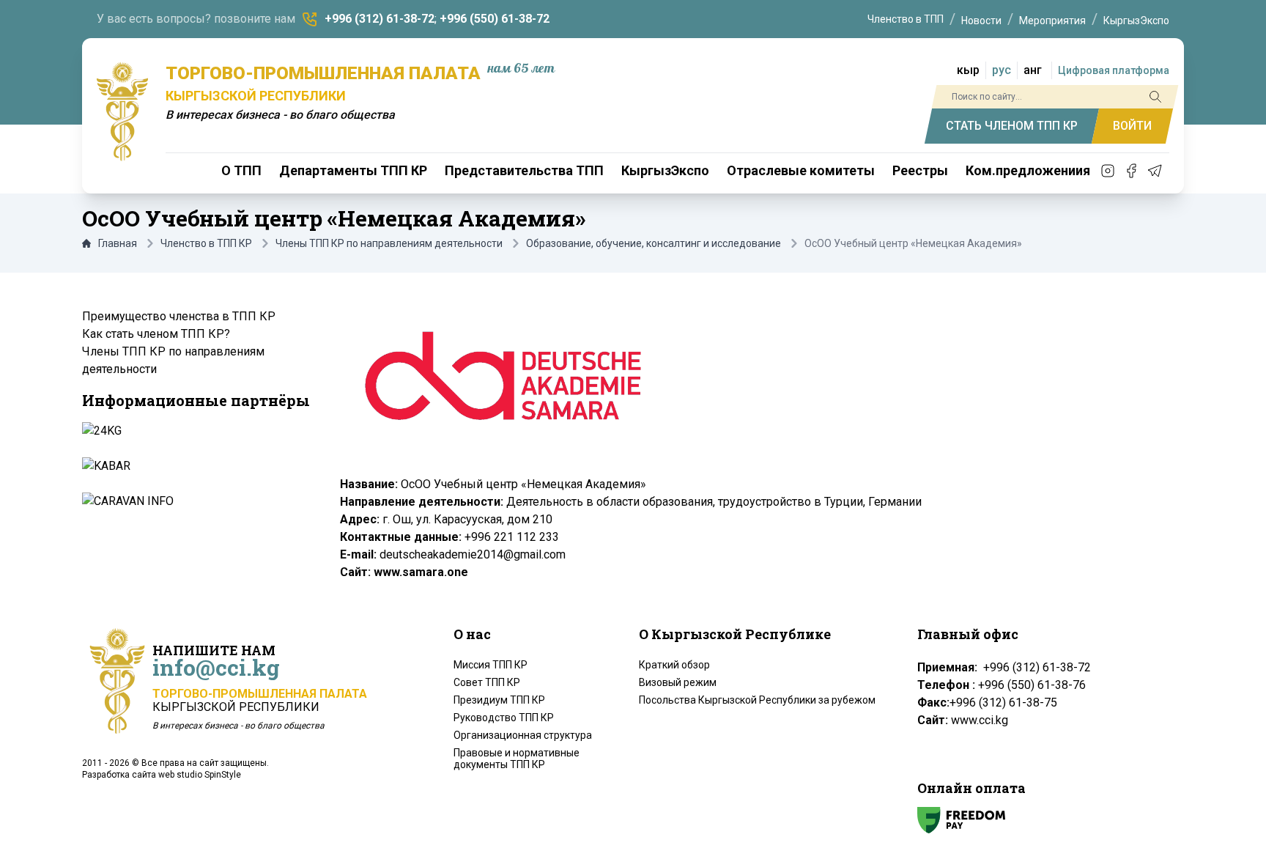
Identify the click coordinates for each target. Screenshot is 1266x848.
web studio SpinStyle (199, 775)
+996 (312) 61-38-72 (379, 19)
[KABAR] (195, 466)
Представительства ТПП (524, 170)
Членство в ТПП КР (206, 243)
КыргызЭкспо (1136, 20)
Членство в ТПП (905, 19)
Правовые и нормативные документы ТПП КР (517, 758)
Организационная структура (523, 735)
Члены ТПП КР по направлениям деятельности (389, 243)
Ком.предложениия (1028, 170)
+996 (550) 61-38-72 (494, 19)
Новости (981, 20)
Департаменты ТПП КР (353, 170)
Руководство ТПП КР (504, 717)
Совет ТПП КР (487, 682)
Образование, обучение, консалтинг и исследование (653, 243)
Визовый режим (678, 682)
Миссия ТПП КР (491, 665)
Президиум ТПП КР (499, 700)
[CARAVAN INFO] (195, 501)
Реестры (920, 170)
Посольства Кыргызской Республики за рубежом (757, 700)
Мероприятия (1052, 20)
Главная (117, 243)
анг (1032, 70)
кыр (968, 70)
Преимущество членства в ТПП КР (178, 316)
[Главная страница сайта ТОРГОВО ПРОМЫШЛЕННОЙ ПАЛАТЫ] (122, 111)
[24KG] (195, 431)
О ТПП (241, 170)
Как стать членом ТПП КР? (156, 334)
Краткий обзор (674, 665)
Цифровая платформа (1113, 70)
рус (1001, 70)
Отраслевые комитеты (801, 170)
